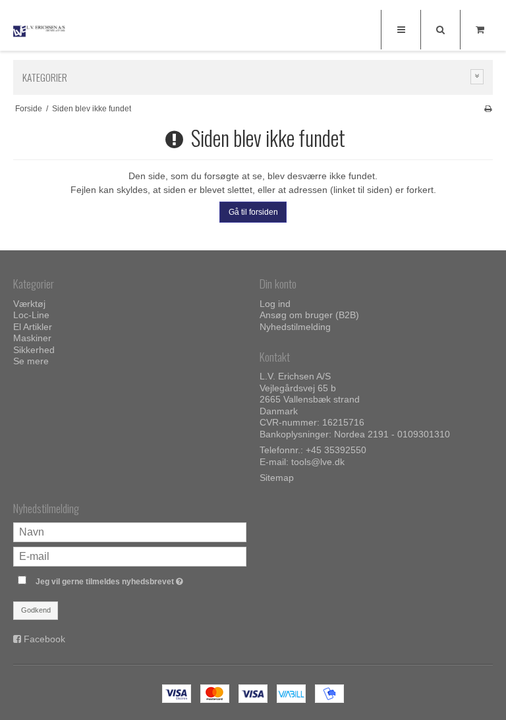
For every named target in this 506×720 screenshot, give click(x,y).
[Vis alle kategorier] (477, 76)
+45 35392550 (336, 450)
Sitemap (277, 477)
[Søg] (440, 29)
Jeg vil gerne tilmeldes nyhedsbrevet (141, 578)
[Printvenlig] (488, 108)
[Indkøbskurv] (479, 29)
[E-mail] (129, 556)
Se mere (31, 361)
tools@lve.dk (318, 462)
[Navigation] (400, 29)
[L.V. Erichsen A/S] (39, 31)
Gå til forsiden (253, 212)
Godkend (36, 610)
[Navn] (129, 531)
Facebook (44, 639)
